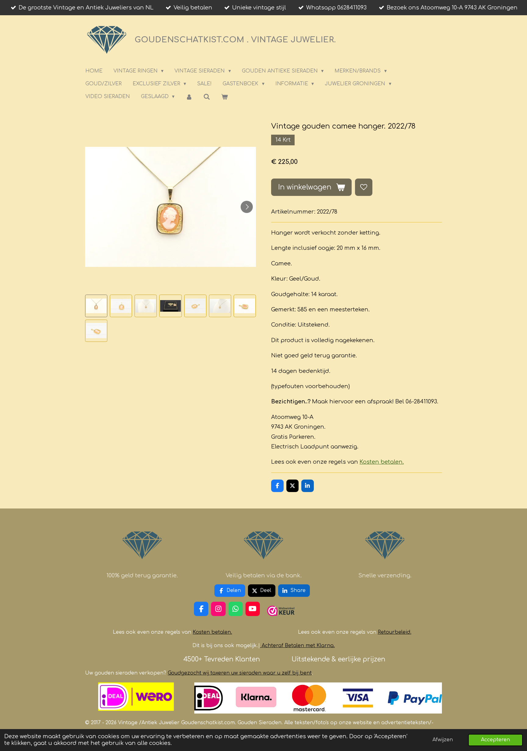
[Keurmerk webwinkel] (281, 618)
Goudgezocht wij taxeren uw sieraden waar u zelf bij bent (240, 673)
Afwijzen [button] (442, 739)
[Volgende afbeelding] (247, 207)
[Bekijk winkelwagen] (224, 96)
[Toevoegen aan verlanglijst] (363, 187)
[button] (96, 306)
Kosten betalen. (382, 462)
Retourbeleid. (394, 632)
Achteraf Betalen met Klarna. (298, 645)
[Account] (188, 96)
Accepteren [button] (495, 739)
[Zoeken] (206, 96)
